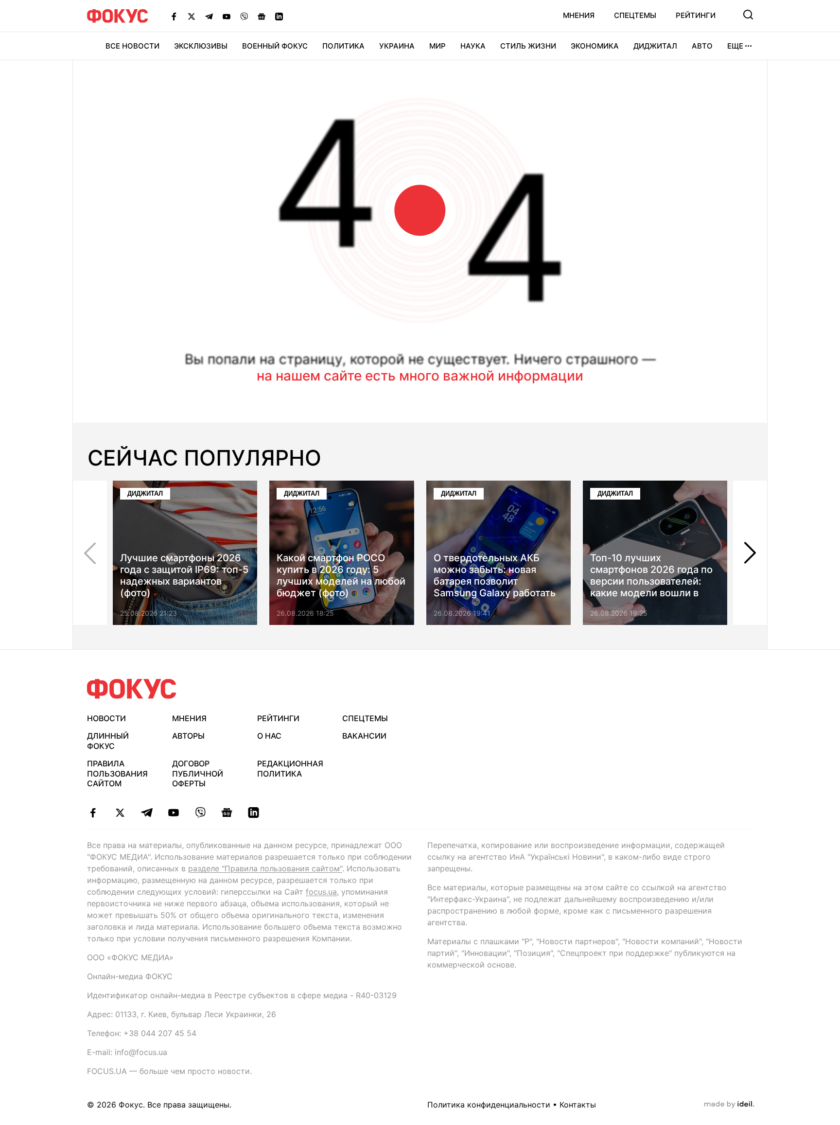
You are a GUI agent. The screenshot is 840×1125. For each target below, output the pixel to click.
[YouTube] (226, 16)
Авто (702, 46)
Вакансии (364, 736)
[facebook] (93, 812)
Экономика (595, 46)
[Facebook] (174, 16)
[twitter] (120, 812)
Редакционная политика (290, 769)
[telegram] (147, 812)
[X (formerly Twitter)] (191, 16)
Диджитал (655, 46)
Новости (106, 718)
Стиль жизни (528, 46)
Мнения (579, 15)
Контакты (578, 1104)
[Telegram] (209, 16)
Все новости (132, 46)
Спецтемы (635, 15)
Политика (343, 46)
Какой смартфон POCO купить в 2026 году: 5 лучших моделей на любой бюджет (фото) (341, 575)
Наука (473, 46)
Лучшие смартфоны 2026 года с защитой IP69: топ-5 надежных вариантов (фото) (184, 575)
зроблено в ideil (729, 1104)
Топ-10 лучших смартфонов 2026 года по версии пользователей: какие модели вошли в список (651, 581)
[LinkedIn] (279, 16)
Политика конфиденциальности (488, 1104)
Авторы (188, 736)
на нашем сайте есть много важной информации (420, 375)
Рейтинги (696, 15)
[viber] (200, 812)
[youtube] (173, 812)
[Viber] (244, 16)
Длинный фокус (108, 741)
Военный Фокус (275, 46)
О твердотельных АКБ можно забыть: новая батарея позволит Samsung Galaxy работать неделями (495, 581)
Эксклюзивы (201, 46)
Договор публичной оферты (197, 774)
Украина (397, 46)
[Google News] (261, 16)
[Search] (748, 14)
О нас (269, 736)
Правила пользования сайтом (117, 774)
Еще (735, 46)
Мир (437, 46)
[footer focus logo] (131, 689)
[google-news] (227, 812)
